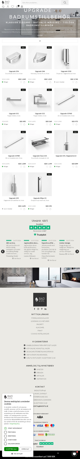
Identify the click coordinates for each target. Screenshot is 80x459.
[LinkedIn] (45, 309)
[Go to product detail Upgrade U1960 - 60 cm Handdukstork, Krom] (66, 100)
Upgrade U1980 (14, 156)
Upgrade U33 (14, 198)
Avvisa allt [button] (25, 449)
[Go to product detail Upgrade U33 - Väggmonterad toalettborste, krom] (14, 184)
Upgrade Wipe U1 (39, 198)
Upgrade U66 (40, 71)
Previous (3, 251)
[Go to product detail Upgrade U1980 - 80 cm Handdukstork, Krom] (14, 142)
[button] (17, 453)
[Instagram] (38, 309)
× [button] (30, 396)
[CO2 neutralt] (50, 434)
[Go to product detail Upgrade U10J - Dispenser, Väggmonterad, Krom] (66, 57)
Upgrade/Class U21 (40, 156)
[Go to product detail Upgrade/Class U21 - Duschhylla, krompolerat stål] (40, 142)
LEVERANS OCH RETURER (40, 321)
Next (77, 251)
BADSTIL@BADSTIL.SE (40, 406)
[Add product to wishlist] (21, 82)
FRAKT (40, 331)
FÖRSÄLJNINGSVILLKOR (40, 318)
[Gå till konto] (8, 6)
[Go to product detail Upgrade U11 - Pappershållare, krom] (14, 100)
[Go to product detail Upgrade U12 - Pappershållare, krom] (40, 100)
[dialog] (17, 425)
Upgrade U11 (14, 113)
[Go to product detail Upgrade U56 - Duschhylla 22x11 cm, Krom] (14, 57)
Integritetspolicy (15, 424)
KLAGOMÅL (40, 327)
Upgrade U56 (14, 71)
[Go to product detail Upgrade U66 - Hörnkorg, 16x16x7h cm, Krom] (40, 57)
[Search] (65, 2)
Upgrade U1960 (66, 113)
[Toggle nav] (21, 6)
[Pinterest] (42, 309)
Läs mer (40, 35)
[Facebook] (34, 309)
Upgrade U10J (66, 71)
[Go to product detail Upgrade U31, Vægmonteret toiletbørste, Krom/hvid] (66, 142)
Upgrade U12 (40, 113)
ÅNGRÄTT (40, 324)
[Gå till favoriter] (12, 6)
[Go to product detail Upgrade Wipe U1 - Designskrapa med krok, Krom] (40, 184)
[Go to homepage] (5, 2)
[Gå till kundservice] (3, 6)
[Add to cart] (24, 82)
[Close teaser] (58, 453)
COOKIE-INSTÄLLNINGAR (40, 334)
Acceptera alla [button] (11, 449)
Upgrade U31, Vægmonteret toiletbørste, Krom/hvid (66, 156)
